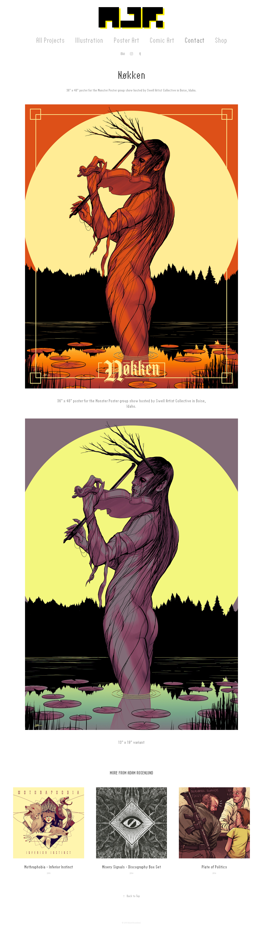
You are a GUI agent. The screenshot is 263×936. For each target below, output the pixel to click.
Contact (194, 40)
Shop (221, 40)
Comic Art (162, 40)
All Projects (50, 40)
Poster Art (126, 40)
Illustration (89, 40)
